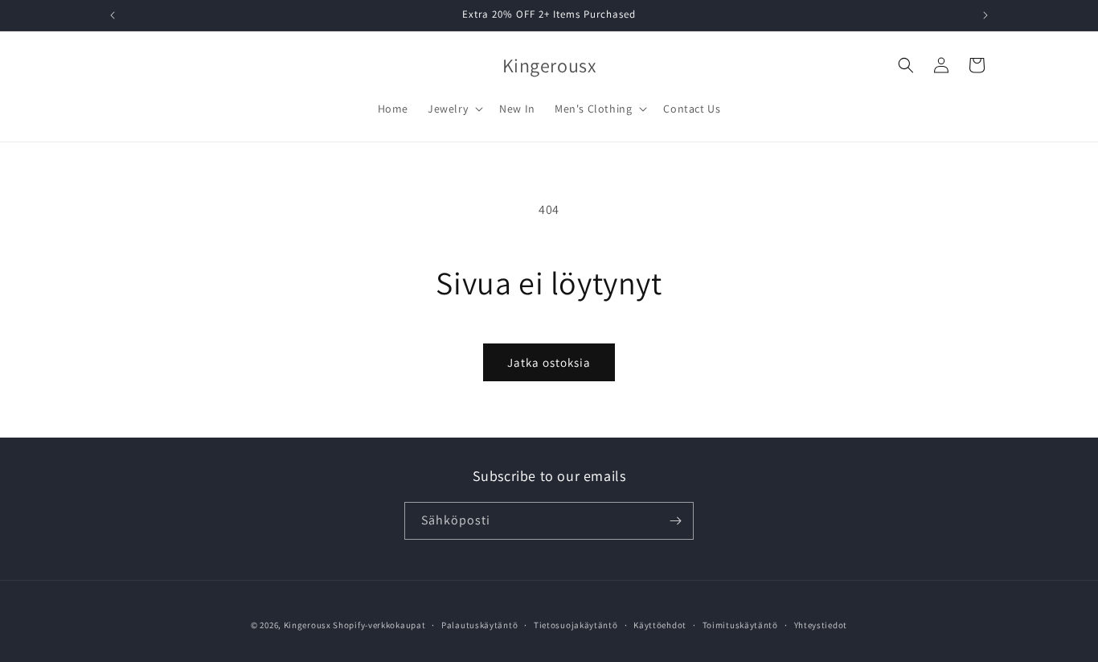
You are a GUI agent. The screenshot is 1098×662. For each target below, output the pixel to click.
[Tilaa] (675, 521)
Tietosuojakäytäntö (576, 625)
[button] (454, 108)
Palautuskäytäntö (479, 625)
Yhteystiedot (820, 625)
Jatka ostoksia (549, 362)
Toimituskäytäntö (740, 625)
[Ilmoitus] (985, 15)
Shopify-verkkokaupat (379, 625)
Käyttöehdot (659, 625)
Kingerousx (307, 625)
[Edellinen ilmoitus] (112, 15)
